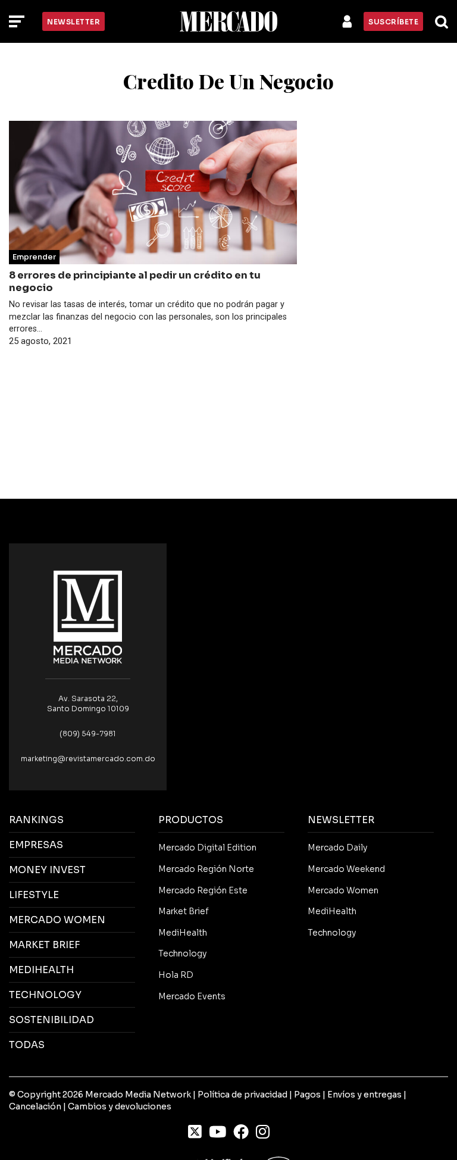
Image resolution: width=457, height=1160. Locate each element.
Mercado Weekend (346, 869)
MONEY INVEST (47, 870)
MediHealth (182, 932)
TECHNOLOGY (45, 995)
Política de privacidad (242, 1094)
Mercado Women (343, 890)
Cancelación (35, 1106)
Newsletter (73, 21)
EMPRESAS (36, 845)
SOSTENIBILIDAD (51, 1020)
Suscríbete (393, 21)
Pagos (307, 1094)
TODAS (27, 1045)
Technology (182, 953)
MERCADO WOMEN (57, 920)
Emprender (34, 257)
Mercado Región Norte (206, 869)
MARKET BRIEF (44, 945)
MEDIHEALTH (41, 970)
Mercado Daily (337, 847)
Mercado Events (192, 996)
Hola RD (175, 975)
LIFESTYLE (34, 895)
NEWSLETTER (341, 820)
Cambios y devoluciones (119, 1106)
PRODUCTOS (190, 820)
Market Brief (183, 911)
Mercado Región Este (203, 890)
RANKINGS (36, 820)
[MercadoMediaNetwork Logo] (88, 616)
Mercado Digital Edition (207, 847)
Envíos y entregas (364, 1094)
